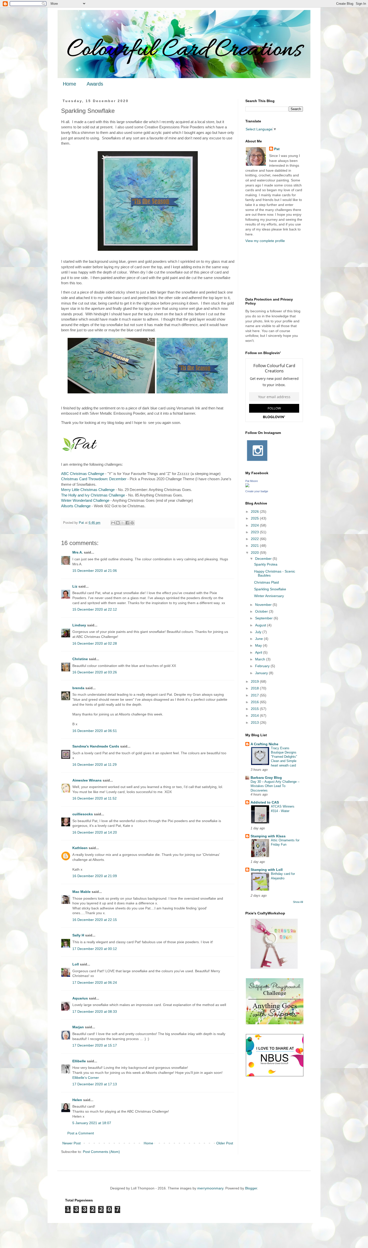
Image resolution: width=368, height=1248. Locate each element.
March (260, 659)
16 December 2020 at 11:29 (94, 765)
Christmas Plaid (266, 582)
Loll (75, 964)
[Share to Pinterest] (132, 522)
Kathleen (80, 848)
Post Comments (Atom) (101, 1152)
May (259, 645)
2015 (255, 709)
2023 (255, 532)
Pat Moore (251, 480)
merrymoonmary (210, 1188)
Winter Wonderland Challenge (85, 500)
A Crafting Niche (264, 744)
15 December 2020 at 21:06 (94, 571)
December (264, 559)
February (263, 666)
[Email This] (113, 522)
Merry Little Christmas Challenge (88, 489)
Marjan (78, 1027)
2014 (255, 715)
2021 (255, 546)
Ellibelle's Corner (85, 1078)
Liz (74, 586)
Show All (298, 901)
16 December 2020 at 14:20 (94, 832)
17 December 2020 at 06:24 (94, 982)
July (258, 632)
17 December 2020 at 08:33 (94, 1012)
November (264, 605)
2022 (255, 539)
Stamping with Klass (268, 836)
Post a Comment (80, 1133)
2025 (255, 518)
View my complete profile (265, 241)
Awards (95, 84)
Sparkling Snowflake (270, 589)
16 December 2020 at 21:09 (94, 876)
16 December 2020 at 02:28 (94, 643)
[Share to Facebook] (127, 522)
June (259, 639)
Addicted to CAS (265, 802)
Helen (77, 1100)
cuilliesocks (82, 814)
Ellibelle (79, 1061)
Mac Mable (81, 892)
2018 (255, 688)
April (259, 652)
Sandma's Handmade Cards (95, 746)
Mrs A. (77, 552)
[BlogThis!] (117, 522)
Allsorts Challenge (76, 506)
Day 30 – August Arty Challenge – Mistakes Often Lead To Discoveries (275, 786)
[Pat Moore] (247, 486)
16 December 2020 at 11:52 (94, 798)
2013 (255, 722)
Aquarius (80, 998)
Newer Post (71, 1143)
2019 (255, 681)
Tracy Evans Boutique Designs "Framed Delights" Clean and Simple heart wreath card (284, 756)
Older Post (224, 1143)
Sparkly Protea (265, 564)
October (262, 611)
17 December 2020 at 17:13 (94, 1084)
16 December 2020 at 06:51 (94, 731)
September (264, 618)
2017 (255, 695)
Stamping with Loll (267, 870)
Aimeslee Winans (87, 780)
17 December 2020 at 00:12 (94, 949)
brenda (78, 688)
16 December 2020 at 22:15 (94, 920)
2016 (255, 702)
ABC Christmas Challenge (82, 473)
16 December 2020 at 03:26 (94, 672)
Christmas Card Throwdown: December (93, 479)
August (261, 625)
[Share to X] (122, 522)
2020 (255, 553)
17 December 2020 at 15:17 (94, 1045)
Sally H (78, 935)
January (262, 673)
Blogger (251, 1188)
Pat (277, 149)
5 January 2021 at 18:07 (91, 1123)
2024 (255, 525)
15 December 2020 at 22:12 (94, 609)
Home (69, 84)
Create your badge (256, 491)
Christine (80, 659)
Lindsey (79, 625)
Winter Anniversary (269, 596)
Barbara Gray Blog (266, 778)
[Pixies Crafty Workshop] (274, 967)
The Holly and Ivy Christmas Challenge (93, 495)
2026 (255, 512)
